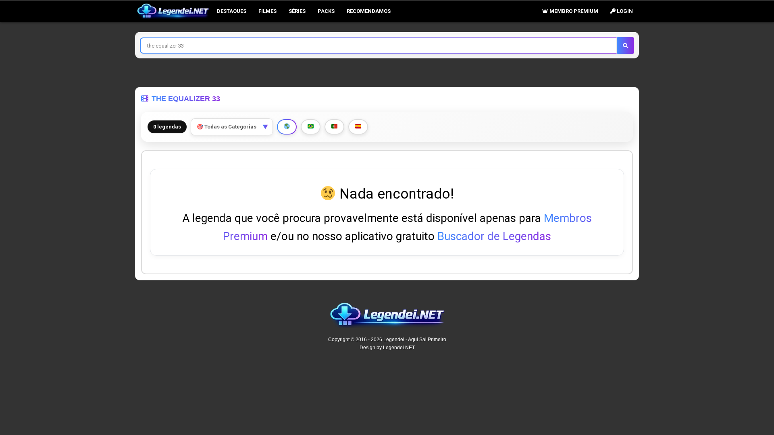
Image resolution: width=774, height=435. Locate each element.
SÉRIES (297, 11)
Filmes (267, 11)
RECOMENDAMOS (369, 11)
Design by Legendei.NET (387, 347)
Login (624, 11)
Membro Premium (573, 11)
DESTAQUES (231, 11)
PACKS (326, 11)
